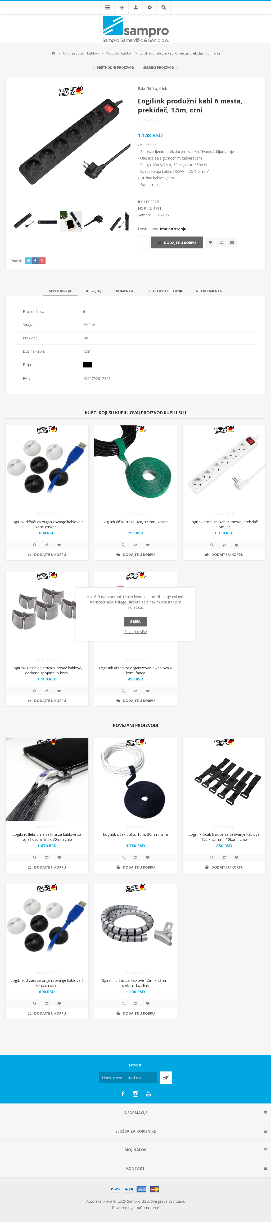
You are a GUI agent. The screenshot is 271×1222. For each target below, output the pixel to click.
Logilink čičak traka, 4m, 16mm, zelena (135, 521)
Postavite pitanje (166, 290)
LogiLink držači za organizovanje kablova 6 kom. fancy (135, 670)
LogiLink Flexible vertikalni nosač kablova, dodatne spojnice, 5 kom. (46, 670)
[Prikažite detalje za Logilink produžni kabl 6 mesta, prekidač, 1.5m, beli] (224, 466)
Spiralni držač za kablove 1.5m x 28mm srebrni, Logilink (135, 983)
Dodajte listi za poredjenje (221, 242)
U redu (136, 621)
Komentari (126, 290)
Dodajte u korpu (180, 242)
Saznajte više (135, 631)
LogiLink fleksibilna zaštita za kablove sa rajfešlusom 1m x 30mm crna (46, 837)
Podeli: (16, 260)
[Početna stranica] (53, 53)
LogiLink (160, 88)
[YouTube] (148, 1094)
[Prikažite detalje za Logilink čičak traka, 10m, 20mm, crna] (135, 779)
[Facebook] (123, 1094)
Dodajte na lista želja (210, 242)
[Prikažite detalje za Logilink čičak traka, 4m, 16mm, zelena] (135, 466)
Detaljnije (93, 290)
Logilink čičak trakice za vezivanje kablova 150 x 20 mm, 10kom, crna (224, 837)
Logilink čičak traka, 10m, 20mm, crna (135, 834)
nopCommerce (146, 1207)
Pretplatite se (166, 1077)
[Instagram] (135, 1094)
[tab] (60, 290)
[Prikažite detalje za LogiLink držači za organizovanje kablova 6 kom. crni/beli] (47, 466)
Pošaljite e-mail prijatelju (232, 242)
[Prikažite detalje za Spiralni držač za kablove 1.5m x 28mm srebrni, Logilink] (135, 925)
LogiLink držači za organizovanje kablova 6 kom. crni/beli (47, 524)
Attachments (209, 290)
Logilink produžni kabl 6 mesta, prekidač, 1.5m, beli (224, 524)
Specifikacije (60, 290)
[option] (23, 221)
